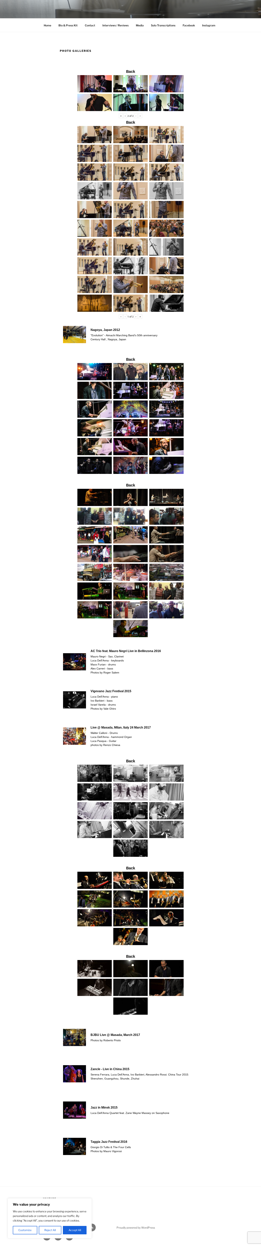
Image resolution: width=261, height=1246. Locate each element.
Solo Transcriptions (163, 25)
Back (130, 71)
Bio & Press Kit (68, 25)
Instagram (208, 25)
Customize (25, 1230)
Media (140, 25)
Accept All (75, 1230)
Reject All (50, 1230)
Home (47, 25)
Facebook (189, 25)
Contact (90, 25)
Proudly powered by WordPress (136, 1227)
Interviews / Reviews (115, 25)
